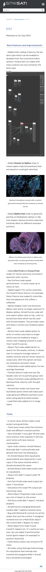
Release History (19, 19)
